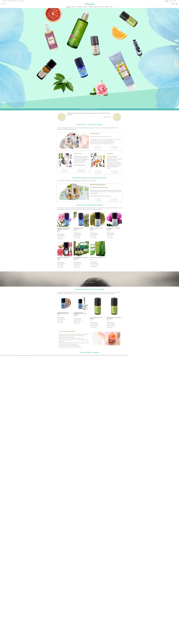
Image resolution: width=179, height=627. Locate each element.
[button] (60, 238)
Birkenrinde (73, 6)
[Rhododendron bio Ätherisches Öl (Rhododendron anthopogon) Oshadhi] (64, 219)
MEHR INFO (114, 147)
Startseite (68, 6)
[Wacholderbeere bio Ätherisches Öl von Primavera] (114, 306)
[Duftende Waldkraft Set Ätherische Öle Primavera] (81, 248)
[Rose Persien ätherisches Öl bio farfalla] (64, 248)
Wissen (18, 0)
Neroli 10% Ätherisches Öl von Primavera (96, 318)
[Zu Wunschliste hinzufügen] (71, 228)
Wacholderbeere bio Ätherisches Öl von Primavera (114, 318)
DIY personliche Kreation (104, 6)
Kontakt (22, 0)
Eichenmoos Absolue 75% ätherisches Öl (79, 229)
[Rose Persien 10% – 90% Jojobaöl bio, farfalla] (114, 219)
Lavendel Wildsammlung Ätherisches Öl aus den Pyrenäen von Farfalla (80, 313)
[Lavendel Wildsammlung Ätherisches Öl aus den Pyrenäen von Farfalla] (81, 303)
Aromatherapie (80, 6)
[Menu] (2, 4)
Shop (15, 0)
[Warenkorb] (176, 3)
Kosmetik (85, 6)
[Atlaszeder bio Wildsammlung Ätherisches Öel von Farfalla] (64, 303)
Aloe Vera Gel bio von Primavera (96, 257)
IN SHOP (97, 147)
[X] (4, 1)
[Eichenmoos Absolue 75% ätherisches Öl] (81, 219)
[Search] (4, 3)
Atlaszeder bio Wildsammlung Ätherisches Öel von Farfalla (63, 313)
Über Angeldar (10, 0)
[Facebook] (2, 1)
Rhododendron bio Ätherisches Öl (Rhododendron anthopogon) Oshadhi (63, 229)
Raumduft (96, 6)
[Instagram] (6, 1)
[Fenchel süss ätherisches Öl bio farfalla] (97, 219)
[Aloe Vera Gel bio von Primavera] (97, 248)
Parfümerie (91, 6)
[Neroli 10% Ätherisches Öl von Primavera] (97, 306)
